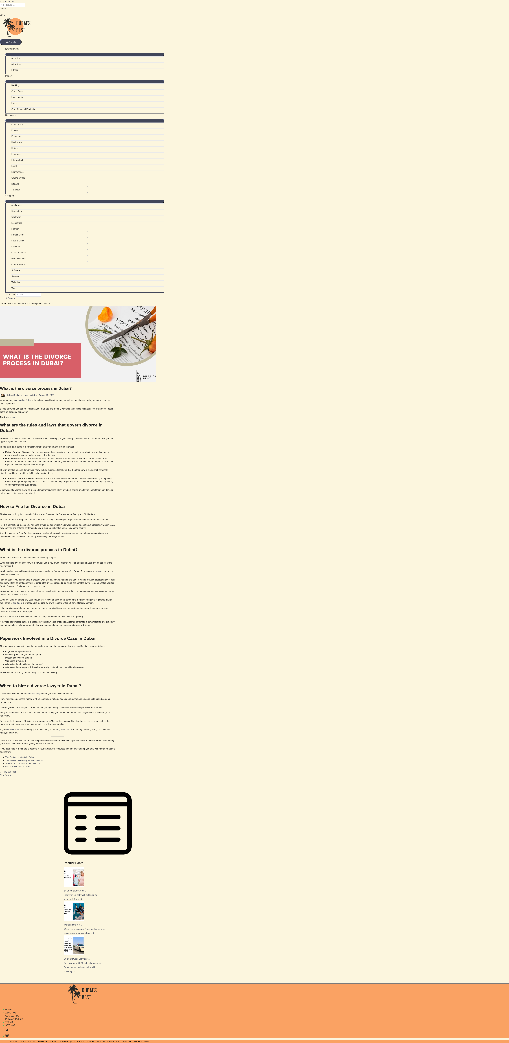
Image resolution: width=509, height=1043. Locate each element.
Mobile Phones (18, 258)
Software (15, 270)
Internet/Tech (17, 160)
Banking (15, 85)
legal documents (65, 729)
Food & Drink (17, 241)
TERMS (9, 1022)
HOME (8, 1009)
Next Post (6, 775)
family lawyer (13, 729)
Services (9, 115)
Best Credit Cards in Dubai (17, 767)
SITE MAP (10, 1025)
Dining (14, 130)
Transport (15, 190)
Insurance (16, 154)
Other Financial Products (23, 109)
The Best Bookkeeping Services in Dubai (24, 760)
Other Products (18, 264)
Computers (16, 211)
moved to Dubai (23, 400)
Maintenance (17, 172)
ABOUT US (10, 1013)
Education (16, 136)
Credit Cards (17, 91)
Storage (15, 276)
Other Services (18, 178)
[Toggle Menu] (84, 54)
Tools (13, 288)
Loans (14, 103)
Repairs (15, 184)
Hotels (14, 148)
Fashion (15, 229)
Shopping (9, 196)
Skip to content (7, 1)
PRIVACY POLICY (14, 1019)
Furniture (15, 247)
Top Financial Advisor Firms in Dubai (22, 763)
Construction (17, 124)
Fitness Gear (17, 235)
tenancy (98, 571)
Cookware (16, 217)
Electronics (16, 223)
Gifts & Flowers (18, 253)
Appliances (16, 205)
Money (8, 76)
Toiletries (15, 282)
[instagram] (7, 1036)
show (12, 417)
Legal (14, 166)
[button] (10, 298)
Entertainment (11, 49)
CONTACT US (12, 1016)
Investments (17, 97)
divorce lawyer (35, 694)
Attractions (16, 64)
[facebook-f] (7, 1032)
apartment (17, 603)
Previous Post (8, 772)
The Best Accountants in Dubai (19, 757)
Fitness (14, 70)
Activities (15, 58)
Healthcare (16, 142)
